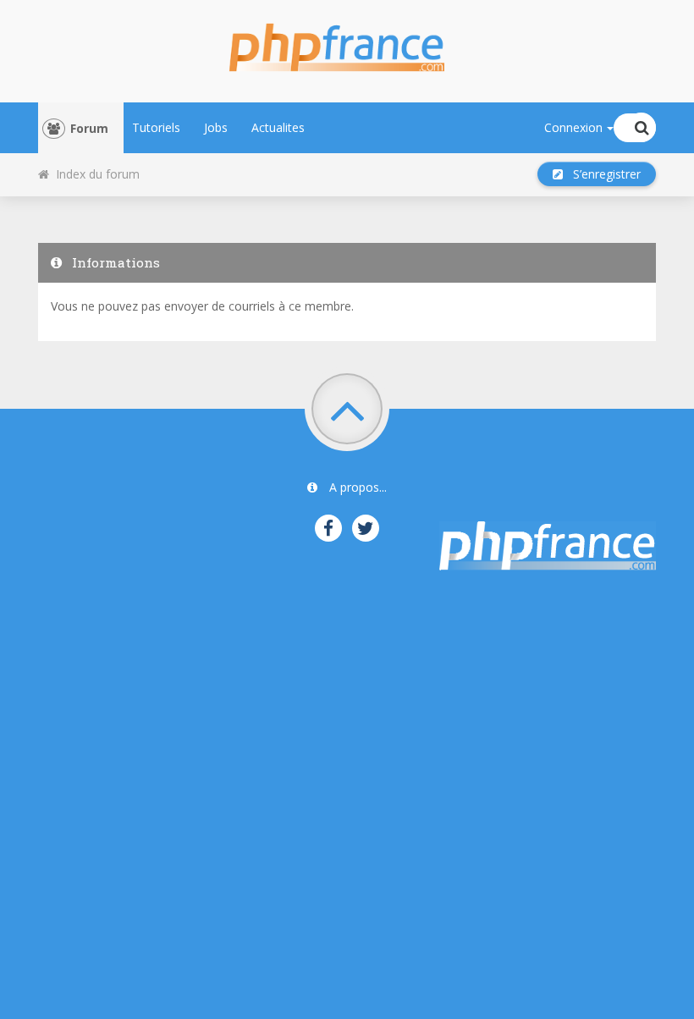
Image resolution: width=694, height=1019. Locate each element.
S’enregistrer (602, 174)
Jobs (216, 127)
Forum (89, 128)
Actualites (278, 127)
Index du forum (94, 174)
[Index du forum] (347, 42)
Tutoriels (156, 127)
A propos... (356, 487)
